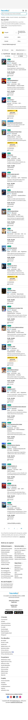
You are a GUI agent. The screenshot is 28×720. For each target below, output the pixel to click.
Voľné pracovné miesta (6, 625)
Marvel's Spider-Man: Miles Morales (15, 192)
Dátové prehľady (4, 669)
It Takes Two (10, 230)
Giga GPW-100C (18, 552)
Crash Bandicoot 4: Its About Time (15, 308)
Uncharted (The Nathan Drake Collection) (16, 406)
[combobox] (14, 13)
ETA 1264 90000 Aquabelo (20, 557)
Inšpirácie (3, 688)
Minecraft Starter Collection (13, 445)
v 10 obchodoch (10, 320)
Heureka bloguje (4, 629)
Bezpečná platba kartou (6, 652)
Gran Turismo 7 (10, 99)
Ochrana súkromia (5, 650)
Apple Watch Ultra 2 (19, 569)
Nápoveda (3, 675)
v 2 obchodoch (10, 497)
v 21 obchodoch (10, 204)
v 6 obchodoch (10, 478)
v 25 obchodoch (10, 167)
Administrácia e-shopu (5, 659)
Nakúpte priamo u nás (5, 646)
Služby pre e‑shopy (5, 663)
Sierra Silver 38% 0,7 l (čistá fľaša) (21, 548)
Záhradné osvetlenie (5, 550)
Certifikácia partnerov (5, 686)
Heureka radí (3, 644)
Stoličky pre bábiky (5, 564)
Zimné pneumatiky (18, 574)
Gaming (7, 17)
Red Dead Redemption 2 (12, 80)
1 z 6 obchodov (10, 363)
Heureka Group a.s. (16, 701)
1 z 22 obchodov (10, 116)
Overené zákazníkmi (5, 680)
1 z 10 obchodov (10, 148)
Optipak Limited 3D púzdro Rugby (21, 559)
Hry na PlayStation (22, 17)
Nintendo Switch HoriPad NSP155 (21, 555)
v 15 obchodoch (10, 457)
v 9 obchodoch (10, 339)
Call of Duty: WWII (11, 346)
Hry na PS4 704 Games (5, 574)
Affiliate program (4, 671)
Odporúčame (18, 563)
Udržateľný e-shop (5, 690)
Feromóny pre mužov (5, 562)
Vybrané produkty (19, 546)
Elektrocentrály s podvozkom (7, 559)
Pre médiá (3, 627)
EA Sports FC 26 (10, 61)
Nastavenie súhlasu (5, 648)
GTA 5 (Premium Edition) (12, 211)
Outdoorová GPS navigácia (6, 555)
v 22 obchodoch (10, 93)
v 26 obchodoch (10, 517)
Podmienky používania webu (16, 702)
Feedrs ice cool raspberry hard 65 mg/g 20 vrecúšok (21, 550)
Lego (16, 572)
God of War (9, 504)
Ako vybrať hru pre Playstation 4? (14, 123)
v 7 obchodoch (10, 301)
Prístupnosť (3, 635)
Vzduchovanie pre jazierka (6, 548)
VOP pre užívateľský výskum (7, 654)
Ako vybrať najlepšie (6, 582)
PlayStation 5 (17, 571)
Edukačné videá (4, 673)
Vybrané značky (5, 568)
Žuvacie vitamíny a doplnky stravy (7, 557)
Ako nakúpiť (3, 640)
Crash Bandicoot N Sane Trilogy (14, 132)
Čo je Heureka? (4, 619)
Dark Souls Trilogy (11, 290)
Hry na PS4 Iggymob (5, 571)
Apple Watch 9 (18, 567)
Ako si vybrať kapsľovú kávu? (7, 584)
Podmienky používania (5, 623)
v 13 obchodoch (10, 223)
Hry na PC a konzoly (14, 17)
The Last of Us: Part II (12, 265)
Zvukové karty (4, 554)
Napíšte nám (14, 602)
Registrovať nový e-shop (6, 661)
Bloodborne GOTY (11, 389)
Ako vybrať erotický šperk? (6, 587)
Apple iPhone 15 (18, 565)
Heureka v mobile (4, 642)
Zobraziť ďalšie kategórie (8, 44)
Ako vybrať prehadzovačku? (7, 586)
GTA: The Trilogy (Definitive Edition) (15, 327)
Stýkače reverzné (4, 561)
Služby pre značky (5, 667)
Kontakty (3, 621)
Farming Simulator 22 (12, 466)
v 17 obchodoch (10, 73)
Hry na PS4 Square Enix (6, 572)
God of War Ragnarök (12, 248)
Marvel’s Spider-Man (11, 485)
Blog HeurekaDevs (5, 631)
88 (21, 528)
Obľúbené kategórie (6, 546)
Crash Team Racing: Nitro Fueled (14, 424)
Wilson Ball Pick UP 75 (19, 554)
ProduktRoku (4, 684)
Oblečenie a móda (18, 578)
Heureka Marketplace (5, 665)
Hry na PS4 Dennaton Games (7, 576)
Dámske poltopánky (5, 552)
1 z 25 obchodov (10, 282)
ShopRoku (3, 682)
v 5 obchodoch (10, 185)
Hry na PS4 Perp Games (6, 578)
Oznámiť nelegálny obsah (6, 633)
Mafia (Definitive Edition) (12, 370)
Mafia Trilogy (10, 155)
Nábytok (16, 576)
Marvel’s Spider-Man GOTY (13, 174)
